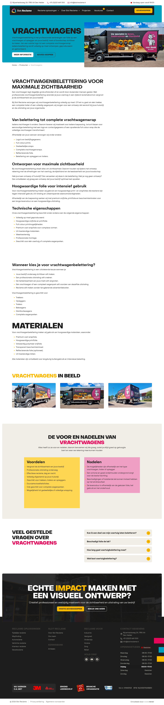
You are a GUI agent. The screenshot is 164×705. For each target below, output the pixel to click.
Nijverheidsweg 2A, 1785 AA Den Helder (134, 634)
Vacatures (98, 10)
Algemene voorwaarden (55, 702)
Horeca (87, 643)
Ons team (52, 636)
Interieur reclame (19, 646)
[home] (22, 10)
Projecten (86, 10)
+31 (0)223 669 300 (130, 638)
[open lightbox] (34, 395)
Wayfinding (16, 636)
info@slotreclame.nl (131, 642)
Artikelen (51, 649)
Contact (110, 10)
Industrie (87, 633)
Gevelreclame (17, 650)
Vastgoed (88, 636)
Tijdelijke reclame (19, 633)
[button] (47, 10)
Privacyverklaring (37, 702)
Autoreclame (17, 640)
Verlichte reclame (19, 643)
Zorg (86, 646)
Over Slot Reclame (55, 633)
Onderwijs (88, 640)
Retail (86, 650)
